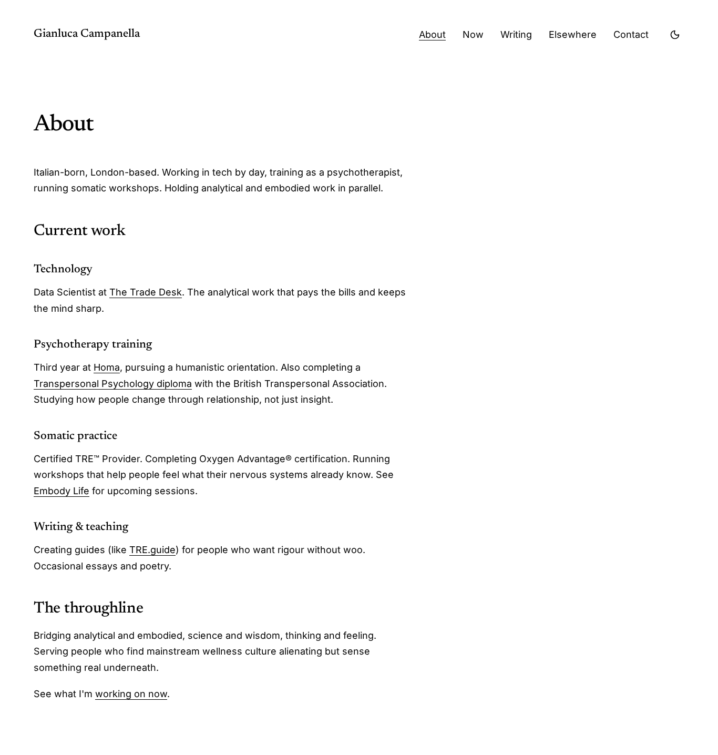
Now (473, 34)
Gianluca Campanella (87, 34)
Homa (107, 367)
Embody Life (61, 490)
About (432, 34)
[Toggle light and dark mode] (674, 34)
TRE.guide (152, 549)
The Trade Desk (145, 292)
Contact (631, 34)
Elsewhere (573, 34)
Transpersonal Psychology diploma (113, 383)
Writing (516, 34)
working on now (131, 693)
